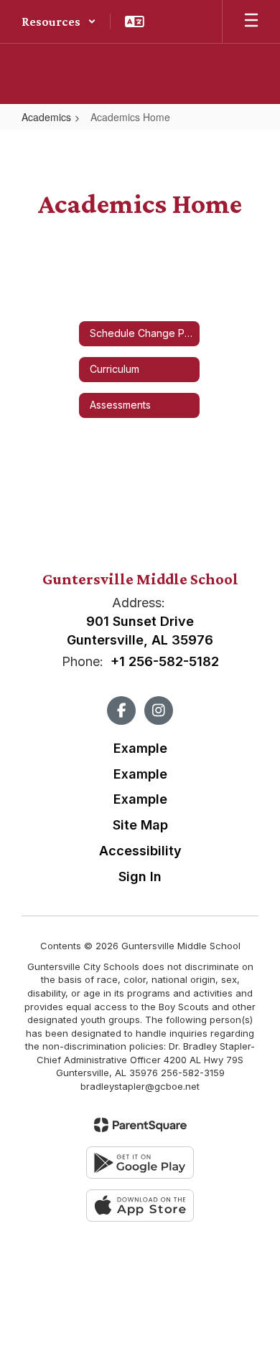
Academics (46, 117)
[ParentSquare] (140, 1125)
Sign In (140, 876)
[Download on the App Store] (140, 1205)
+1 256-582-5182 (165, 661)
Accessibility (140, 850)
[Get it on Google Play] (140, 1162)
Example (140, 748)
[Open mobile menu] (251, 21)
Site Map (140, 824)
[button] (59, 21)
